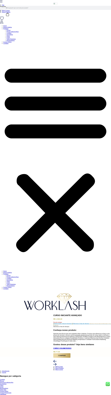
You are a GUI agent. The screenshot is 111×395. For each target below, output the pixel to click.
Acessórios (10, 34)
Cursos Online (7, 42)
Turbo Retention (11, 39)
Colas (8, 37)
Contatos (5, 43)
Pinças (8, 30)
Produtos (5, 28)
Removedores (11, 40)
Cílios (8, 36)
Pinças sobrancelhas (13, 31)
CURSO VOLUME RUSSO (62, 348)
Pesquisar (3, 6)
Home (5, 26)
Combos (9, 33)
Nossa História (7, 27)
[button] (55, 157)
